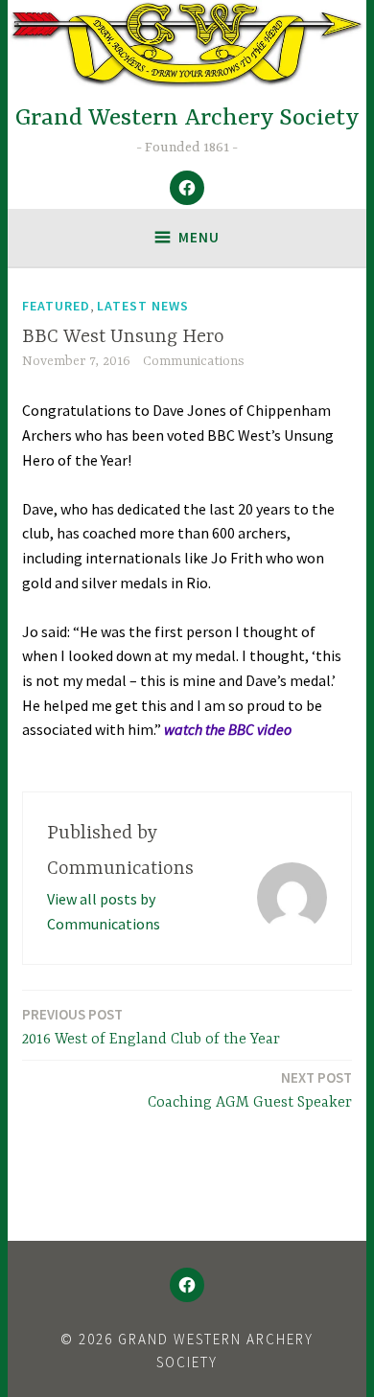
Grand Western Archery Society (187, 118)
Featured (56, 305)
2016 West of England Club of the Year (151, 1026)
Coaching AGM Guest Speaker (250, 1089)
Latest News (143, 305)
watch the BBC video (228, 729)
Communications (194, 361)
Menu (199, 237)
